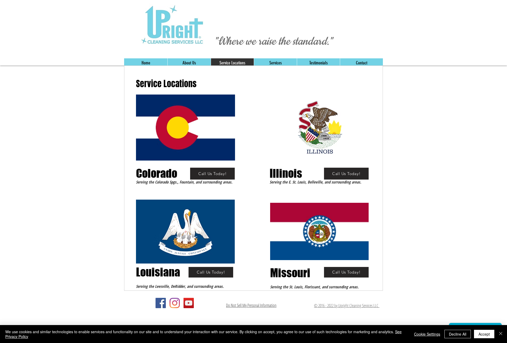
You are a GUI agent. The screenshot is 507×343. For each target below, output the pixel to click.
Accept (484, 334)
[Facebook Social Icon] (161, 303)
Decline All (457, 334)
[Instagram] (175, 303)
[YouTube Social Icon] (189, 303)
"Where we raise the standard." (273, 41)
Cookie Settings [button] (427, 334)
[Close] (500, 334)
